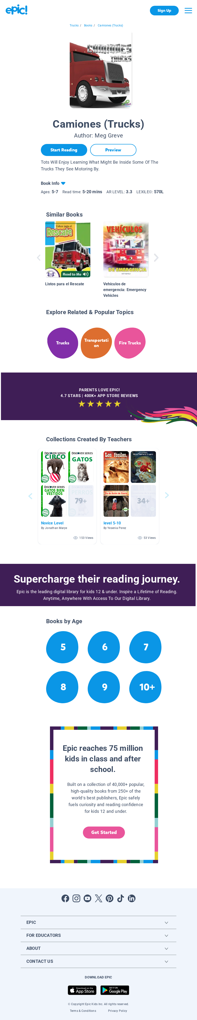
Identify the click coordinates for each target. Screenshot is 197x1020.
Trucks (74, 25)
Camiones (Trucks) (110, 25)
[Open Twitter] (98, 898)
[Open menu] (188, 10)
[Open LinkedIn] (131, 898)
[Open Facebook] (65, 898)
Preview (113, 150)
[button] (67, 496)
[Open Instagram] (76, 898)
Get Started (104, 832)
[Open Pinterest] (109, 898)
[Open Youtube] (87, 898)
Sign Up (164, 10)
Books (88, 25)
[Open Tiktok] (120, 898)
